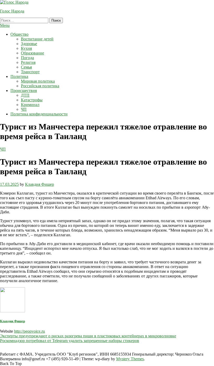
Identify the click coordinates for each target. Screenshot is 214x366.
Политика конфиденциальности (39, 114)
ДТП (25, 95)
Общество (19, 34)
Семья (26, 67)
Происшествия (23, 90)
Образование (32, 53)
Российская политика (40, 86)
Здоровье (29, 43)
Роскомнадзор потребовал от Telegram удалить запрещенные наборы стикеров (69, 340)
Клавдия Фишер (39, 184)
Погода (27, 57)
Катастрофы (32, 100)
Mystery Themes (130, 359)
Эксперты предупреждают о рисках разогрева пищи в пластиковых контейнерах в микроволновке (88, 336)
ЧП (24, 109)
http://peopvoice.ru (29, 331)
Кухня (26, 48)
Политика (19, 76)
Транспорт (30, 72)
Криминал (30, 104)
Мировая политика (38, 81)
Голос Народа (12, 11)
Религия (28, 62)
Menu (5, 25)
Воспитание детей (37, 39)
